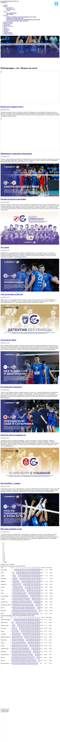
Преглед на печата (8, 22)
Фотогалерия (7, 24)
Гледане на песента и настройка (13, 199)
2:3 (18, 570)
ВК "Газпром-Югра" (11, 13)
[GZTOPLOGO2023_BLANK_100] (9, 1)
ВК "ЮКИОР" (10, 14)
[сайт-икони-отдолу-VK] (4, 726)
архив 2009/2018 (8, 32)
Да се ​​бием (5, 247)
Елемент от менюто (8, 34)
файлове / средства (8, 26)
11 (4, 555)
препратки (6, 28)
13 (4, 558)
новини (5, 6)
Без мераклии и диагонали (11, 387)
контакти (6, 31)
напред (5, 561)
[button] (3, 47)
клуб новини (9, 7)
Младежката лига (10, 9)
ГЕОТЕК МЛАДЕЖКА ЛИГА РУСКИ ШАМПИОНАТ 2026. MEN (23, 19)
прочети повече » (22, 256)
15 (4, 560)
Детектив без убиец (8, 340)
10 (4, 554)
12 (4, 556)
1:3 (18, 569)
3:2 (17, 570)
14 (4, 559)
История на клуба (8, 23)
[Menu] (56, 3)
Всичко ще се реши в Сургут (12, 107)
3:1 (15, 569)
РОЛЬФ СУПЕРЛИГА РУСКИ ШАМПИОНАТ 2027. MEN (21, 16)
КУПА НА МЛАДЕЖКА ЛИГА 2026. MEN (17, 20)
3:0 (15, 570)
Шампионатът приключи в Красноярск (16, 153)
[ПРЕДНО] (4, 719)
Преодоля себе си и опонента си (13, 435)
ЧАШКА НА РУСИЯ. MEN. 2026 (14, 18)
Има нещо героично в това (11, 529)
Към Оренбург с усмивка (10, 483)
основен (6, 5)
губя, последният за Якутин (12, 294)
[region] (30, 47)
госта (5, 27)
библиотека (6, 30)
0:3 (13, 573)
